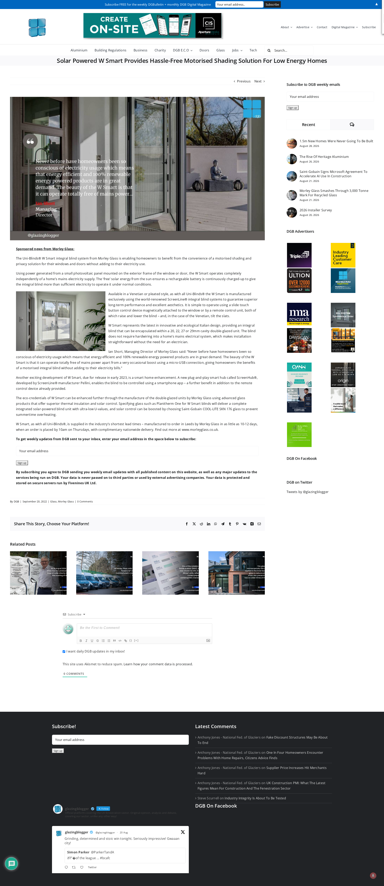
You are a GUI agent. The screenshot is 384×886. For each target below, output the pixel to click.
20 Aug (124, 832)
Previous (244, 81)
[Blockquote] (114, 640)
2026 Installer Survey (316, 210)
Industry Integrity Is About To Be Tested (255, 798)
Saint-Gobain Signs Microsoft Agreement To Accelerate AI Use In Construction (333, 173)
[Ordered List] (103, 640)
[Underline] (92, 640)
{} (130, 640)
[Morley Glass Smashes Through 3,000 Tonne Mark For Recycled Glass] (292, 192)
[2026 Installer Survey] (292, 210)
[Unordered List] (109, 640)
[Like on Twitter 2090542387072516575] (83, 868)
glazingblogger (76, 832)
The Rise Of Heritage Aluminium (324, 156)
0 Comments (85, 501)
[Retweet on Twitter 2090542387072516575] (75, 868)
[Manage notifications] (373, 875)
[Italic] (86, 640)
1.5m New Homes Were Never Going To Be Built (336, 141)
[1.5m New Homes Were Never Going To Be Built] (292, 141)
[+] (136, 640)
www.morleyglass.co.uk (200, 429)
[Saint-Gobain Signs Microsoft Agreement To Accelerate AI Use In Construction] (292, 173)
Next (258, 81)
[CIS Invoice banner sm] (153, 14)
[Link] (125, 640)
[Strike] (97, 640)
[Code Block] (120, 640)
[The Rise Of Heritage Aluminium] (292, 156)
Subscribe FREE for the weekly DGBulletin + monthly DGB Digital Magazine (158, 4)
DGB (16, 501)
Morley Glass (66, 501)
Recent (308, 124)
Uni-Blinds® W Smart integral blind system (56, 258)
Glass (53, 501)
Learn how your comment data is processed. (158, 664)
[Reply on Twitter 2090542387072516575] (67, 868)
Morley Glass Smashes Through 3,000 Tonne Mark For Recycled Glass (334, 192)
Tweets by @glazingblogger (308, 492)
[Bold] (81, 640)
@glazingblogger (105, 832)
